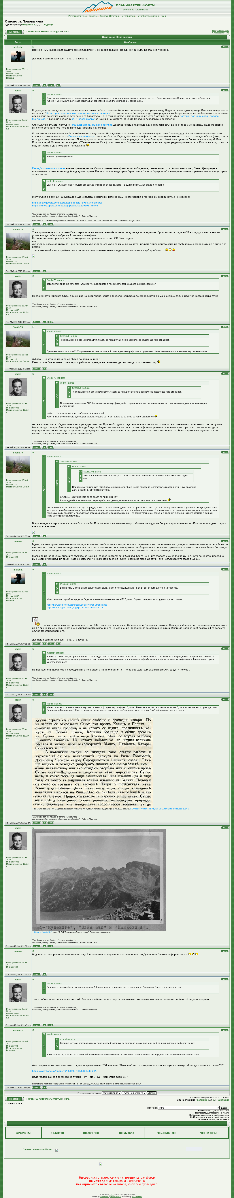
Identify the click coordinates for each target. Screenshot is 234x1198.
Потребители (128, 16)
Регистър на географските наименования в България (78, 113)
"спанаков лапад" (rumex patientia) (91, 124)
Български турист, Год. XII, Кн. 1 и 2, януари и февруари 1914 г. (159, 809)
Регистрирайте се (77, 16)
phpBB (111, 1194)
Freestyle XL (104, 1196)
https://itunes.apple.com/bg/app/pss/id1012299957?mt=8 (65, 205)
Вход (163, 16)
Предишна (27, 25)
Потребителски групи (148, 16)
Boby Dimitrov (137, 1196)
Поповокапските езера (81, 136)
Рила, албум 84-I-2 (43, 932)
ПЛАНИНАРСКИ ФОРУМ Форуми (44, 31)
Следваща (48, 25)
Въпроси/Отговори (109, 16)
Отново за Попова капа (24, 21)
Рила (66, 31)
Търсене (93, 16)
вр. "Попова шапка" (83, 118)
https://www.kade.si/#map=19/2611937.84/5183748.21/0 (64, 1070)
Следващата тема (220, 33)
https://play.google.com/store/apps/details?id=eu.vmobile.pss (67, 202)
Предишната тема (220, 30)
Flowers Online (115, 1196)
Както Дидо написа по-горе (48, 168)
